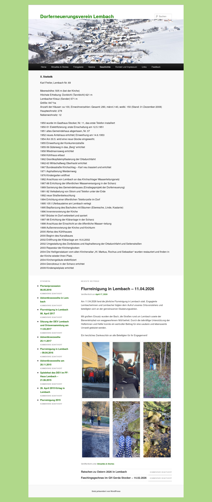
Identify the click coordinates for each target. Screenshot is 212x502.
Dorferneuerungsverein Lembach (77, 16)
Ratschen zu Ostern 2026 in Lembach (104, 472)
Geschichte (105, 66)
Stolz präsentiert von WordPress (106, 491)
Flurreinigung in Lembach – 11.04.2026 (117, 288)
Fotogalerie (78, 66)
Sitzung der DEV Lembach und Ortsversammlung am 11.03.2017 (54, 325)
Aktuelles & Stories (60, 66)
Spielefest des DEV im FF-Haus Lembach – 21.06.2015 (54, 376)
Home (43, 66)
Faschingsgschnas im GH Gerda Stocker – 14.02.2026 (114, 478)
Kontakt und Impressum (126, 66)
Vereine (91, 66)
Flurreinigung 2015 (50, 400)
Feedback (156, 66)
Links (144, 66)
